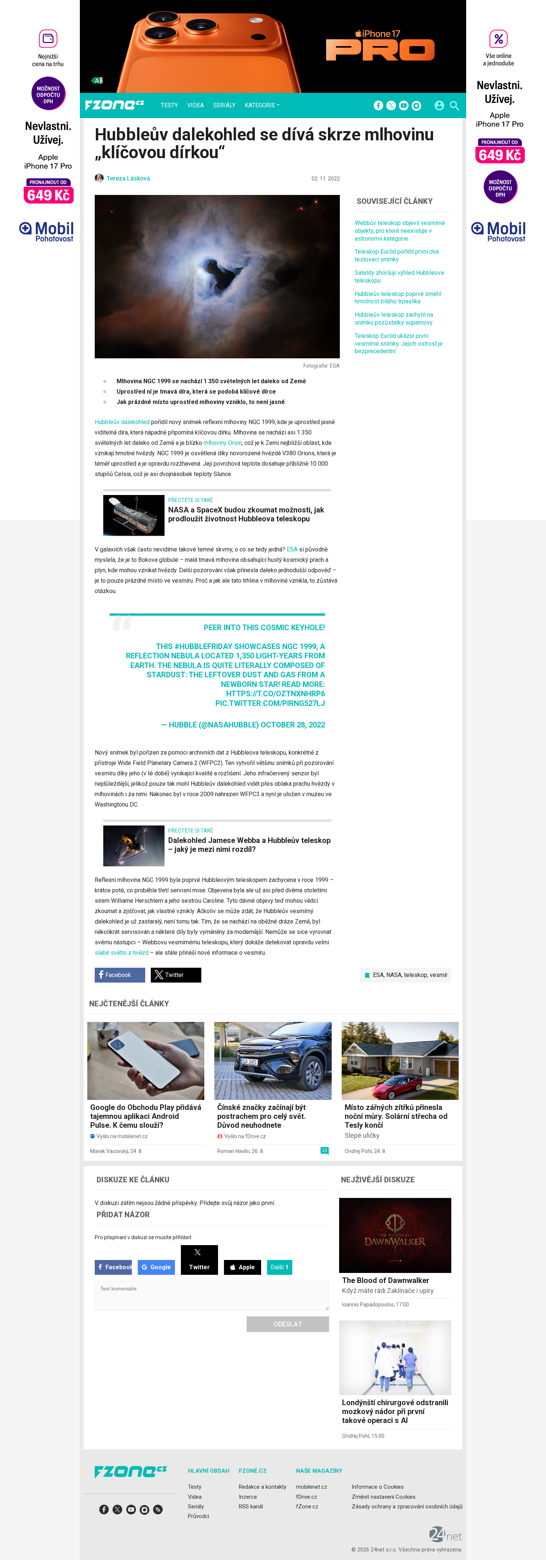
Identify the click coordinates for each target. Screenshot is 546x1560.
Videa (195, 105)
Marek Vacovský (109, 1151)
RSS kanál (251, 1506)
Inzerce (248, 1497)
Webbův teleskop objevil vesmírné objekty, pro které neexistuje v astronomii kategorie (400, 230)
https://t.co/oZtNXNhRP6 (275, 693)
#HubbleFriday (204, 646)
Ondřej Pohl (358, 1151)
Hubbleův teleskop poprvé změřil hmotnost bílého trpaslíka (398, 297)
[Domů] (114, 105)
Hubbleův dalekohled (122, 422)
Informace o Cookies (378, 1487)
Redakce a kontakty (262, 1487)
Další (280, 1267)
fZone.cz (307, 1506)
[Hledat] (454, 107)
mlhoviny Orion (223, 442)
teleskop (415, 974)
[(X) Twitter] (391, 106)
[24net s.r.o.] (445, 1540)
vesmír (439, 974)
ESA (292, 549)
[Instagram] (416, 106)
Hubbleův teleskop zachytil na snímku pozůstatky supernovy (394, 318)
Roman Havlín (233, 1151)
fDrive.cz (306, 1497)
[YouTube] (404, 106)
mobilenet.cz (311, 1487)
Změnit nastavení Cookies (384, 1497)
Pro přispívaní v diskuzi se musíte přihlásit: (143, 1237)
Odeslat (287, 1324)
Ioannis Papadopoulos (368, 1304)
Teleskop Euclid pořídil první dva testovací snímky (397, 255)
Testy (169, 105)
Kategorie (260, 105)
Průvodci (198, 1516)
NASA (394, 974)
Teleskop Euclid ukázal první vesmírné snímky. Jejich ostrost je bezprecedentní (399, 343)
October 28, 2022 (293, 724)
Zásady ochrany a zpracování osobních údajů (407, 1506)
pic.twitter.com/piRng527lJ (270, 703)
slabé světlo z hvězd (122, 952)
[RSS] (158, 1511)
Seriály (224, 105)
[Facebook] (378, 106)
